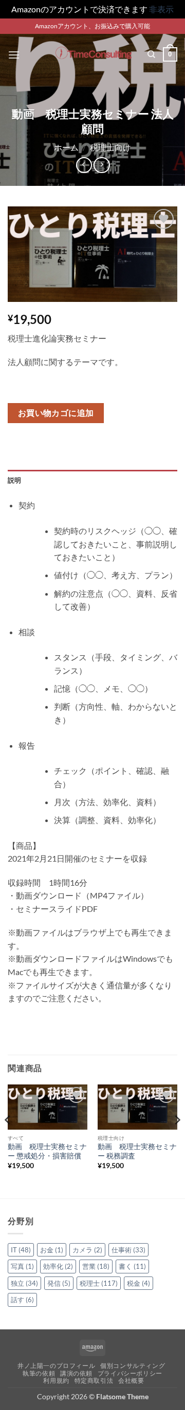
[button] (14, 54)
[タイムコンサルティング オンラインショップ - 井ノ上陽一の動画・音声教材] (92, 54)
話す (22, 1299)
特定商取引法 (94, 1380)
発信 (58, 1283)
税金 (138, 1283)
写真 (22, 1266)
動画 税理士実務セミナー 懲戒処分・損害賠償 (47, 1151)
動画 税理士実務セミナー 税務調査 (137, 1151)
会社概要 (131, 1380)
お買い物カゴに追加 (56, 412)
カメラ (87, 1250)
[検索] (151, 54)
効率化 (58, 1266)
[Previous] (8, 1140)
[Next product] (84, 165)
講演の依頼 (76, 1373)
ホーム (66, 147)
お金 (51, 1250)
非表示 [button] (161, 9)
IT (21, 1250)
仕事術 (128, 1250)
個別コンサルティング (132, 1365)
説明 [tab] (15, 480)
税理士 (99, 1283)
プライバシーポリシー (130, 1373)
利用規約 (56, 1380)
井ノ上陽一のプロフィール (56, 1365)
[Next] (177, 1140)
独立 (24, 1283)
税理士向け (110, 147)
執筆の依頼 (39, 1373)
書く (132, 1266)
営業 (95, 1266)
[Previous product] (101, 165)
